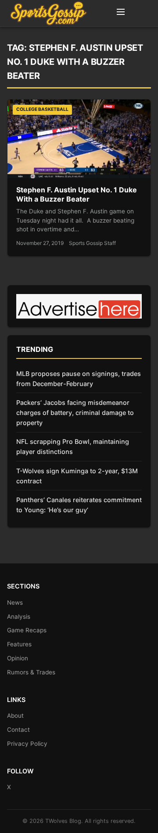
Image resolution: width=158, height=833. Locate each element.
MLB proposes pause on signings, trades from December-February (78, 378)
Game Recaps (27, 630)
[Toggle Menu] (121, 13)
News (15, 602)
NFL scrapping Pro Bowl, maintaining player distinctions (72, 446)
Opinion (17, 658)
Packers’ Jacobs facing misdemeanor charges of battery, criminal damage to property (75, 412)
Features (19, 644)
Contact (18, 729)
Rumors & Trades (31, 672)
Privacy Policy (27, 743)
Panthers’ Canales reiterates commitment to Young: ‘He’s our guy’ (79, 505)
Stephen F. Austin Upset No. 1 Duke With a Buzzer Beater (76, 194)
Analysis (18, 616)
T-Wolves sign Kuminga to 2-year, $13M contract (77, 476)
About (15, 715)
